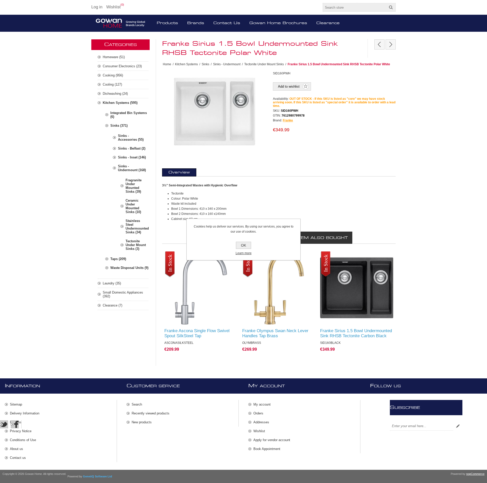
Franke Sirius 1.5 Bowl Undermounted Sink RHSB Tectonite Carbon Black (356, 333)
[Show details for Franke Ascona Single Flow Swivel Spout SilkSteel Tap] (201, 288)
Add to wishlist (289, 86)
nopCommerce (475, 473)
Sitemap (16, 404)
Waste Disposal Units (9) (129, 268)
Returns (15, 422)
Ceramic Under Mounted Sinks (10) (133, 206)
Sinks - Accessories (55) (131, 137)
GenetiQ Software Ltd (97, 476)
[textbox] (354, 7)
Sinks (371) (119, 125)
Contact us (18, 458)
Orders (258, 413)
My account (262, 404)
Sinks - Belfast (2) (131, 148)
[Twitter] (4, 424)
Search (390, 7)
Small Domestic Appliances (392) (123, 294)
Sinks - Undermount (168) (132, 168)
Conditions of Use (23, 440)
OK (243, 245)
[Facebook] (15, 424)
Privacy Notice (20, 431)
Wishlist (259, 431)
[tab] (179, 172)
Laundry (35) (112, 283)
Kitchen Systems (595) (120, 103)
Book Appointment (266, 449)
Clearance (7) (112, 305)
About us (16, 449)
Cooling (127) (112, 84)
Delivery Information (24, 413)
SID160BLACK (333, 256)
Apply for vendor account (271, 440)
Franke (288, 120)
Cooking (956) (113, 75)
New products (142, 422)
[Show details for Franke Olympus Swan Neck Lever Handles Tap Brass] (278, 288)
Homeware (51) (114, 57)
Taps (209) (118, 259)
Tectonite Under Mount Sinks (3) (136, 245)
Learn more (244, 253)
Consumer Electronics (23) (122, 66)
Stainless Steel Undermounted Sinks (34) (137, 226)
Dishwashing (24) (115, 93)
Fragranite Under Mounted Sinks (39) (134, 186)
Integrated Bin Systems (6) (128, 115)
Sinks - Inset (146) (132, 157)
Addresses (261, 422)
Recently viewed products (150, 413)
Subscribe (457, 426)
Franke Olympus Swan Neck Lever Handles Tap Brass (275, 333)
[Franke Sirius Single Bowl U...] (379, 44)
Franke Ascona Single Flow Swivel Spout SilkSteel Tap (197, 333)
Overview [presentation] (179, 172)
